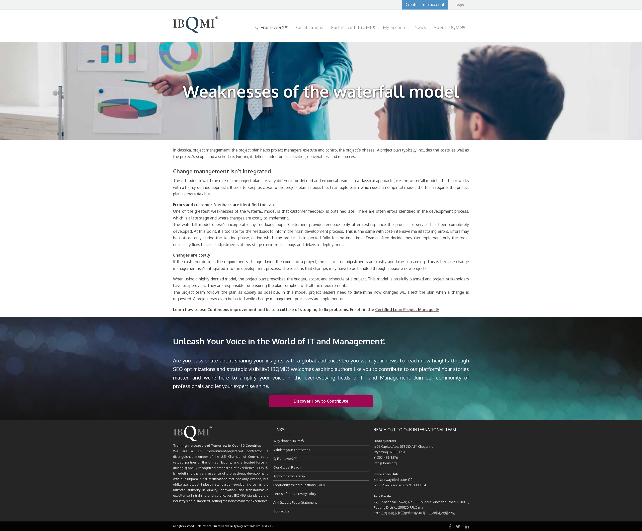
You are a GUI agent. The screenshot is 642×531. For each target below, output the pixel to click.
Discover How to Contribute (321, 401)
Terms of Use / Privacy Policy (294, 494)
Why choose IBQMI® (288, 441)
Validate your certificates (291, 450)
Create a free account (425, 4)
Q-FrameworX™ (285, 459)
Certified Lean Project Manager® (407, 309)
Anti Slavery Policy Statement (295, 502)
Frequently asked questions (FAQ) (299, 485)
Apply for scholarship (289, 476)
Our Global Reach (286, 467)
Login (460, 5)
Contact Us (281, 511)
